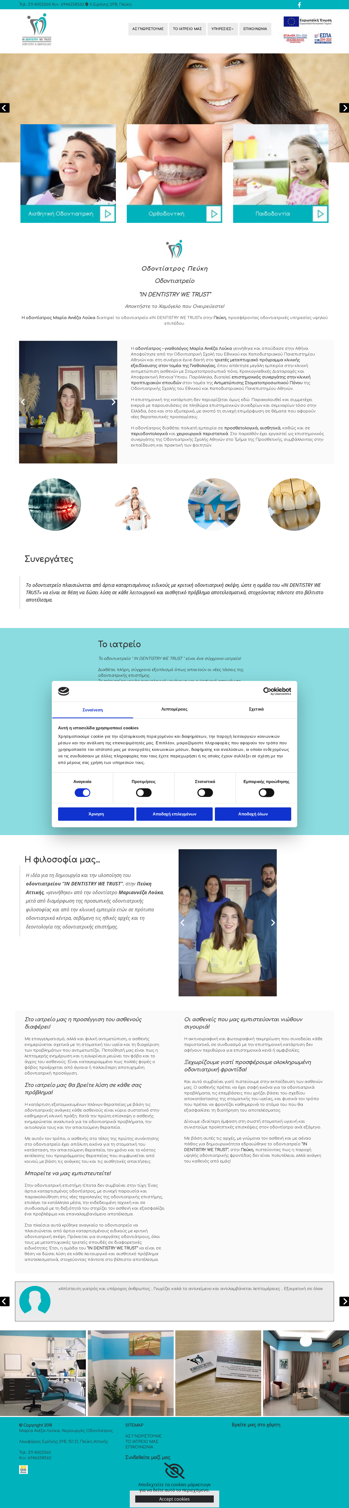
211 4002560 (39, 4)
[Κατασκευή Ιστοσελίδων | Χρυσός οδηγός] (23, 1472)
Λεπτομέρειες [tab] (174, 709)
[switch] (144, 792)
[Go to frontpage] (55, 29)
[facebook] (299, 5)
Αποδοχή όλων (253, 814)
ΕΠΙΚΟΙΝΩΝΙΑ (255, 29)
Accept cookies (174, 1499)
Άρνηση (96, 814)
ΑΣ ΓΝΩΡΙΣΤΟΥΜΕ (148, 29)
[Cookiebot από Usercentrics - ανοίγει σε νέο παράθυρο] (267, 691)
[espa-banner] (307, 31)
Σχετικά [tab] (256, 709)
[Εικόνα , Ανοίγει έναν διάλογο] (174, 107)
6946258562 (72, 4)
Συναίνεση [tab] (93, 710)
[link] (223, 29)
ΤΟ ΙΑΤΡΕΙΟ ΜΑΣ (187, 29)
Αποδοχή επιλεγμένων (174, 814)
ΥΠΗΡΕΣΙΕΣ (221, 29)
